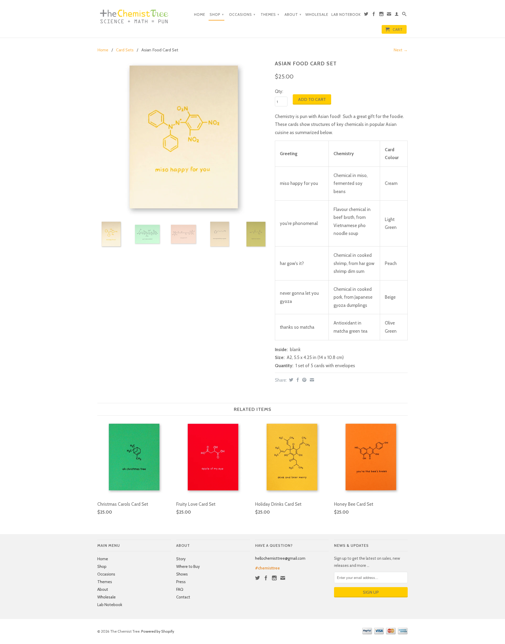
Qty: (279, 91)
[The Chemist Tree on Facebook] (374, 15)
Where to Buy (188, 566)
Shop (217, 14)
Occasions (242, 14)
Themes (270, 14)
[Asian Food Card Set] (183, 137)
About (293, 14)
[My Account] (397, 15)
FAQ (179, 589)
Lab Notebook (346, 14)
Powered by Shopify (157, 631)
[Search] (404, 15)
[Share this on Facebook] (297, 380)
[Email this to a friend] (311, 380)
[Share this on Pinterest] (303, 380)
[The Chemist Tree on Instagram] (381, 15)
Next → (400, 49)
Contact (183, 597)
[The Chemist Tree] (134, 15)
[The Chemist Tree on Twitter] (366, 15)
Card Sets (125, 49)
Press (181, 581)
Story (181, 559)
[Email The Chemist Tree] (389, 15)
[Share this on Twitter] (290, 380)
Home (199, 14)
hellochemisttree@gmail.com (280, 558)
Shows (182, 574)
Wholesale (316, 14)
